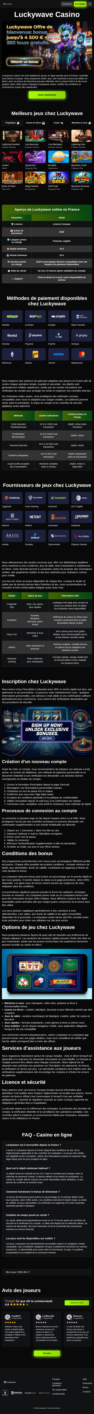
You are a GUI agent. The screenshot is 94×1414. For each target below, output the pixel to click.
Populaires (11, 123)
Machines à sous (79, 123)
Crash (56, 123)
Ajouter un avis (76, 1303)
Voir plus (47, 1353)
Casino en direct (33, 123)
